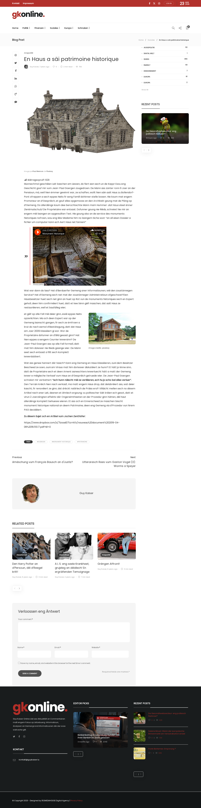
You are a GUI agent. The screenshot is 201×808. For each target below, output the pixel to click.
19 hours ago (151, 138)
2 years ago (70, 577)
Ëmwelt (165, 65)
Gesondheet (64, 555)
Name (21, 647)
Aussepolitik (165, 47)
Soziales (54, 28)
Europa (68, 28)
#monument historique (61, 442)
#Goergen (41, 442)
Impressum (28, 3)
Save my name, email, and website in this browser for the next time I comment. (55, 663)
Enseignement (165, 71)
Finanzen (39, 28)
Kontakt (15, 3)
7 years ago (44, 67)
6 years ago (27, 577)
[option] (31, 556)
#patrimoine (82, 442)
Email (58, 647)
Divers (165, 59)
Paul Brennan (38, 171)
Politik (25, 28)
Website (96, 647)
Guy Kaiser (34, 67)
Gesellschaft (21, 555)
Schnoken (83, 28)
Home (15, 28)
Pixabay (49, 171)
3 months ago (83, 742)
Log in (169, 3)
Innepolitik (28, 53)
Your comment (25, 619)
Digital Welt (165, 53)
